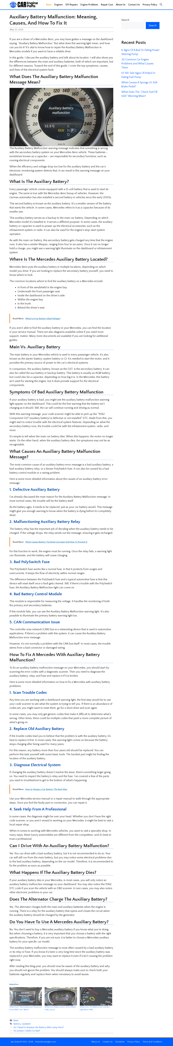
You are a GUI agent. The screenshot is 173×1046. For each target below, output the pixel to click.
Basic (49, 4)
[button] (161, 4)
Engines (58, 4)
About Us (120, 4)
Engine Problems (89, 4)
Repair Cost (107, 4)
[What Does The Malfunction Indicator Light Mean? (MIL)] (96, 996)
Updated (26, 1024)
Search (125, 19)
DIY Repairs (71, 4)
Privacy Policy (150, 4)
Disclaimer (120, 1042)
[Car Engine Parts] (23, 4)
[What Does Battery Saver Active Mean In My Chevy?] (61, 996)
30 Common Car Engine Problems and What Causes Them (137, 63)
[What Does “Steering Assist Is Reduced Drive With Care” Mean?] (25, 996)
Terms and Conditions (152, 1042)
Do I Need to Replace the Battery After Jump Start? (39, 1027)
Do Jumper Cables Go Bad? (27, 1031)
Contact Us (134, 4)
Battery (17, 1024)
